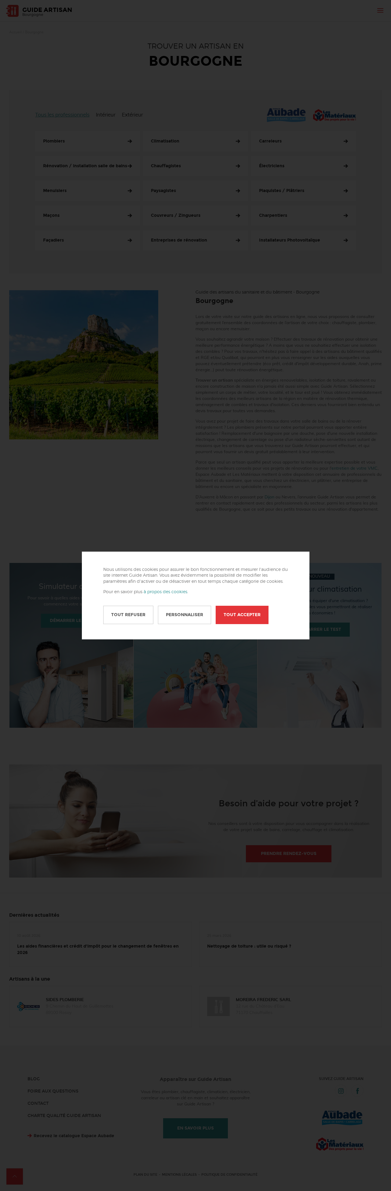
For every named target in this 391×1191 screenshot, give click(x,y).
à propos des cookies (165, 592)
